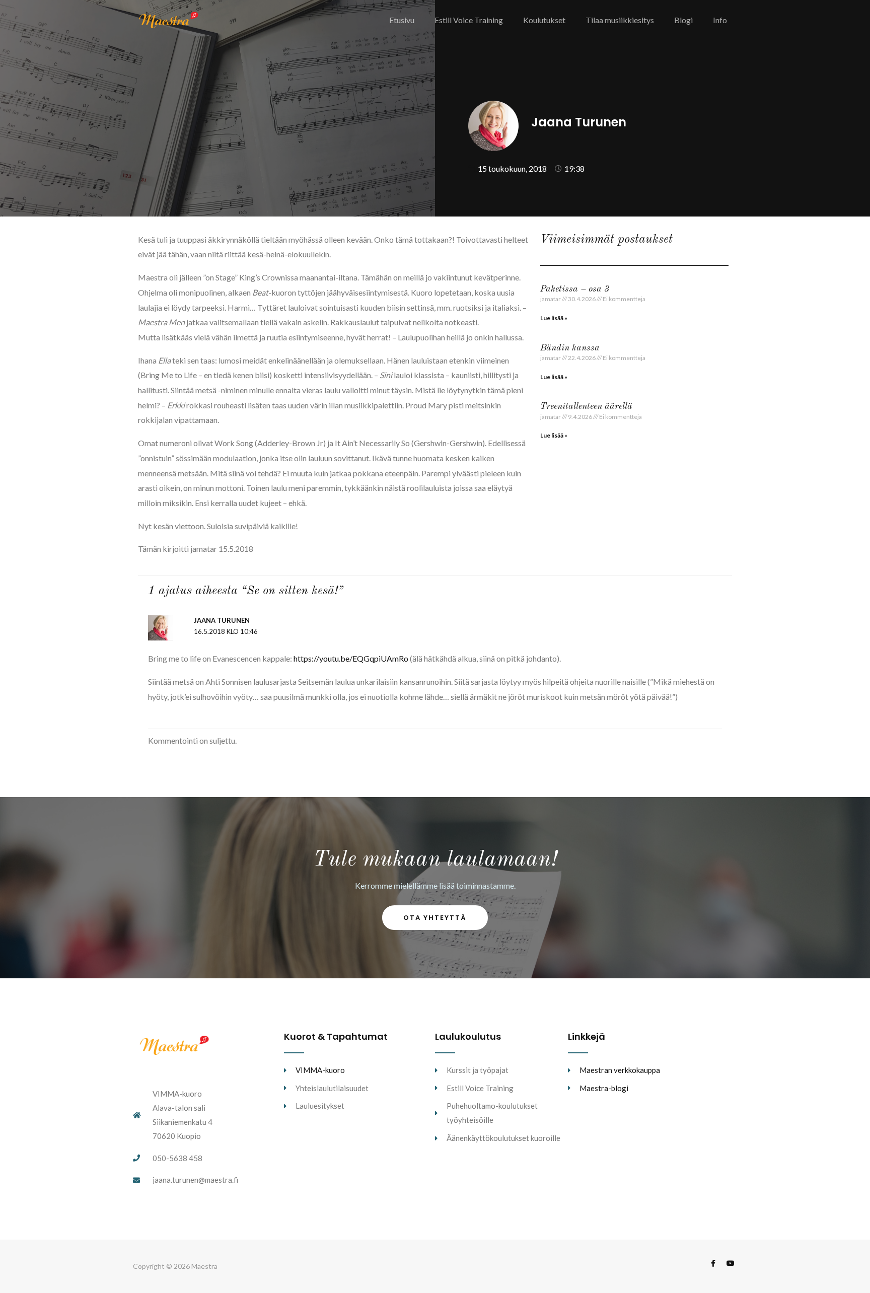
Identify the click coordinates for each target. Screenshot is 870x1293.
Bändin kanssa (570, 347)
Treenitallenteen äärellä (586, 406)
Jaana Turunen (222, 620)
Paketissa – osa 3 (574, 289)
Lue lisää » (553, 318)
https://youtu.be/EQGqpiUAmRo (351, 658)
